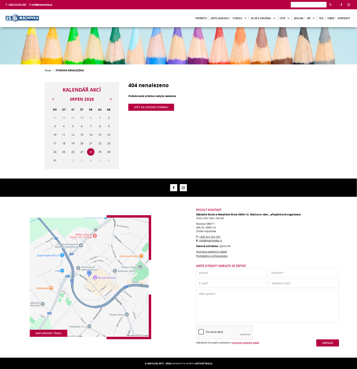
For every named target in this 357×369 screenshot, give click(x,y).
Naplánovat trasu (49, 333)
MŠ (309, 18)
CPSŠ (282, 18)
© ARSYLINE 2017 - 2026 (158, 363)
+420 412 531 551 (17, 4)
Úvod (48, 70)
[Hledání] (309, 4)
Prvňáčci (201, 18)
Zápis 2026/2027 (220, 18)
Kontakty (344, 18)
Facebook (341, 4)
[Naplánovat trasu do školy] (89, 277)
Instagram (348, 4)
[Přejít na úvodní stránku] (28, 18)
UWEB (330, 18)
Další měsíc (110, 99)
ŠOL (321, 18)
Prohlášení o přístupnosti (212, 256)
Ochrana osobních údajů (211, 251)
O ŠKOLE (237, 18)
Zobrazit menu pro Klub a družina (274, 18)
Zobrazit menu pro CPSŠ (288, 18)
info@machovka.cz (42, 4)
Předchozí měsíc (53, 99)
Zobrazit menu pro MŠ (313, 18)
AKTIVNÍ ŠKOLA (203, 363)
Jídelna (298, 18)
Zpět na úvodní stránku (151, 107)
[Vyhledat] (330, 4)
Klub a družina (261, 18)
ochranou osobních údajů (245, 342)
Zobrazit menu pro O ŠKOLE (245, 18)
